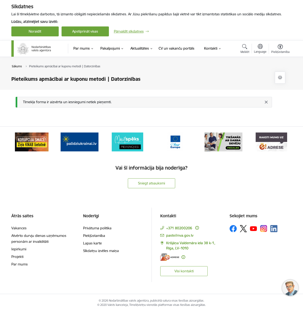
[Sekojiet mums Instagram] (263, 228)
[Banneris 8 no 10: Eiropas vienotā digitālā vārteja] (128, 141)
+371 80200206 (179, 228)
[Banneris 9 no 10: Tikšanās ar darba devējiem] (175, 141)
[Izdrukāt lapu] (280, 77)
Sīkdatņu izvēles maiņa (101, 250)
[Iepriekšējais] (22, 142)
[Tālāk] (281, 142)
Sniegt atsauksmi (151, 183)
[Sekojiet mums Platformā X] (243, 228)
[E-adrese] (169, 257)
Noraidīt (35, 31)
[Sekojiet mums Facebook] (233, 228)
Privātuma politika (97, 228)
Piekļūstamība (94, 235)
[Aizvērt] (266, 102)
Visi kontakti (184, 271)
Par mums (19, 264)
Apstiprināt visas (85, 31)
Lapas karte (92, 243)
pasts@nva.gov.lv (179, 235)
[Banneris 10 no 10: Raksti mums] (223, 141)
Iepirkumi (18, 249)
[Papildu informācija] (197, 228)
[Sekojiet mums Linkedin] (273, 228)
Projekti (17, 256)
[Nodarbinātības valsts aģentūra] (34, 48)
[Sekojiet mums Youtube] (253, 228)
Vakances (19, 228)
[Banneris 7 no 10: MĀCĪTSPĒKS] (79, 141)
